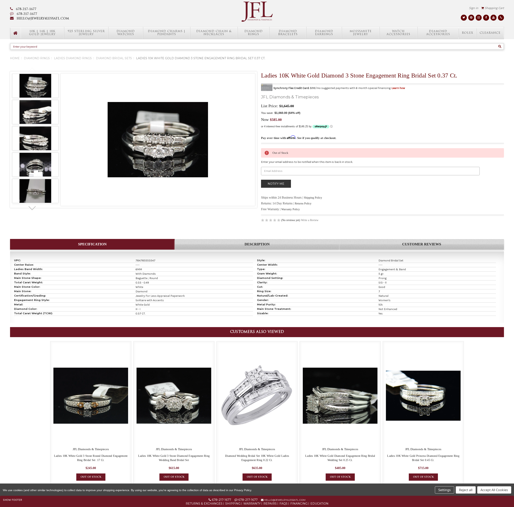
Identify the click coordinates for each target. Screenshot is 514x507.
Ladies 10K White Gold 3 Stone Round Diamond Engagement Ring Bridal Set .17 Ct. (91, 458)
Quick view (91, 395)
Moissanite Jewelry (361, 33)
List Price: (269, 106)
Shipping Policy (313, 197)
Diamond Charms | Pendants (166, 33)
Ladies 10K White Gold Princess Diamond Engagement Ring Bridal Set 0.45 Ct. (423, 458)
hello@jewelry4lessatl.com (284, 499)
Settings (444, 490)
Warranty (252, 503)
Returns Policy (303, 203)
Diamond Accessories (438, 33)
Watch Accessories (398, 33)
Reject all (465, 490)
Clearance (490, 33)
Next (32, 208)
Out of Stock (91, 477)
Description (257, 244)
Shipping (233, 503)
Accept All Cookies (494, 490)
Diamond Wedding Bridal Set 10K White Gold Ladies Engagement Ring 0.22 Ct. (257, 458)
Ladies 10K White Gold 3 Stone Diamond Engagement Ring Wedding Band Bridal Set (174, 458)
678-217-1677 (26, 9)
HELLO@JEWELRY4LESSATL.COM (43, 18)
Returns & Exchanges (204, 503)
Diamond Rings (253, 33)
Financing (299, 503)
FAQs (283, 503)
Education (319, 503)
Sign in (473, 8)
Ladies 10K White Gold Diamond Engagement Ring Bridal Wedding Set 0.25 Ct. (340, 458)
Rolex (467, 33)
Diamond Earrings (324, 33)
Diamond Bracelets (288, 33)
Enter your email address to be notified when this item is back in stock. (307, 162)
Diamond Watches (125, 33)
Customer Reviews (421, 244)
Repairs (270, 503)
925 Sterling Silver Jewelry (86, 33)
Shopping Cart (494, 8)
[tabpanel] (35, 86)
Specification (92, 244)
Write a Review (309, 220)
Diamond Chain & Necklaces (214, 33)
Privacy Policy (242, 490)
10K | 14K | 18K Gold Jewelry (42, 33)
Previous (32, 70)
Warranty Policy (290, 209)
